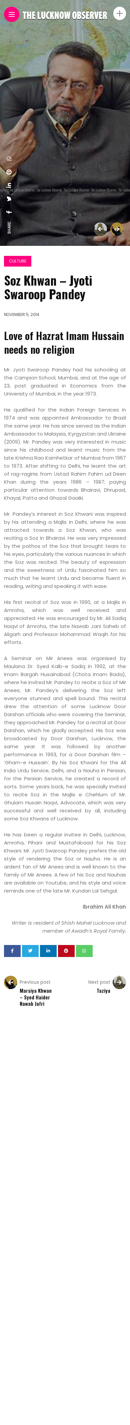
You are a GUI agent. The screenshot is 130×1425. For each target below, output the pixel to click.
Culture (17, 261)
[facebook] (9, 212)
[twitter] (9, 198)
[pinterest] (9, 172)
